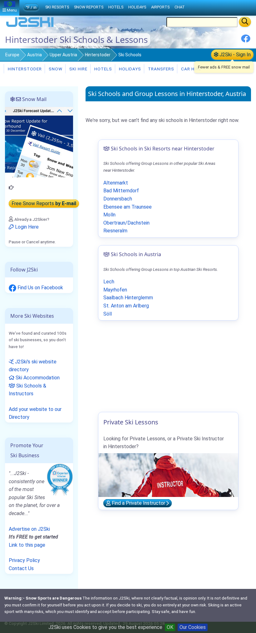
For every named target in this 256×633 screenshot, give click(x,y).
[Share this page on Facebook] (246, 41)
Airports (160, 7)
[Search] (245, 22)
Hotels (102, 68)
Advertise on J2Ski (29, 529)
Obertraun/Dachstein (126, 223)
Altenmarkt (115, 183)
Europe (12, 54)
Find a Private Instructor (138, 503)
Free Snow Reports (44, 203)
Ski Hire (78, 68)
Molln (109, 215)
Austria (34, 54)
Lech (108, 282)
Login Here (26, 227)
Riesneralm (115, 231)
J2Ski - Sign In (234, 55)
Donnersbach (117, 199)
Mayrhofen (115, 290)
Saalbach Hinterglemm (128, 298)
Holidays (129, 68)
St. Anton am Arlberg (126, 306)
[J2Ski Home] (30, 26)
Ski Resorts (57, 7)
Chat (180, 7)
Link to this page (27, 545)
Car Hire (190, 68)
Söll (107, 314)
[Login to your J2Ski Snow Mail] (39, 142)
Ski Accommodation (37, 378)
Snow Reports (88, 7)
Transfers (160, 68)
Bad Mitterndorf (121, 191)
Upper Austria (63, 54)
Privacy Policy (24, 560)
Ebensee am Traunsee (127, 207)
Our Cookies (193, 627)
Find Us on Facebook (39, 288)
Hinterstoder (98, 54)
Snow (54, 68)
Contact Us (21, 568)
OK (170, 627)
